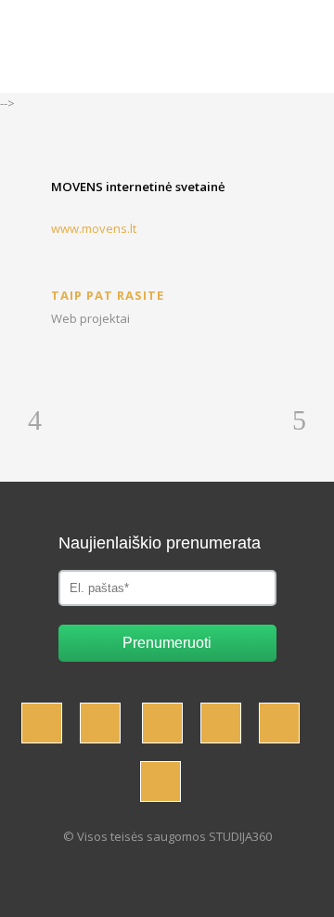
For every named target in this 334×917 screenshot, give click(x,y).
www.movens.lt (93, 228)
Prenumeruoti (167, 643)
